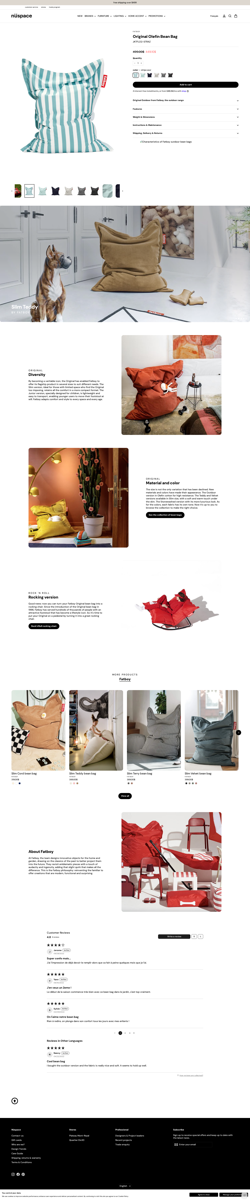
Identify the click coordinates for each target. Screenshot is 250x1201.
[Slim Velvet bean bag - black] (186, 783)
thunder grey (170, 75)
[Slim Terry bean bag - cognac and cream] (132, 783)
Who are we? (18, 1144)
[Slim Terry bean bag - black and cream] (128, 783)
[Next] (238, 732)
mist (156, 75)
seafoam (143, 75)
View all (125, 796)
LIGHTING (119, 16)
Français (214, 16)
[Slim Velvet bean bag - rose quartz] (196, 783)
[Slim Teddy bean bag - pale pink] (74, 783)
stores (43, 7)
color (142, 70)
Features (137, 109)
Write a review (174, 936)
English (123, 1185)
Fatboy (136, 32)
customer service (31, 7)
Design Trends (18, 1148)
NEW (80, 16)
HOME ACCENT (136, 16)
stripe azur (136, 75)
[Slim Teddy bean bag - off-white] (71, 783)
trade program (54, 7)
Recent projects (123, 1140)
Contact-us (17, 1135)
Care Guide (17, 1153)
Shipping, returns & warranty (26, 1157)
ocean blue (149, 75)
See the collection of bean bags (165, 515)
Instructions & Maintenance (147, 125)
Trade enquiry (122, 1144)
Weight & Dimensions (144, 117)
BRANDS (89, 16)
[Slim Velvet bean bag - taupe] (190, 783)
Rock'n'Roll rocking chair (44, 626)
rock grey (163, 75)
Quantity (137, 58)
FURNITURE (104, 16)
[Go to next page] (135, 1033)
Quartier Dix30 (76, 1140)
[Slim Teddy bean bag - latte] (77, 783)
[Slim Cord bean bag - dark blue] (19, 783)
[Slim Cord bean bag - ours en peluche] (16, 783)
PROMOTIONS (156, 16)
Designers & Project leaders (129, 1135)
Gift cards (16, 1140)
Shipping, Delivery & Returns (147, 133)
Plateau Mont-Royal (79, 1135)
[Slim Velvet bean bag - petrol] (193, 783)
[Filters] (194, 936)
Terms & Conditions (21, 1162)
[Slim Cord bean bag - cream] (13, 783)
